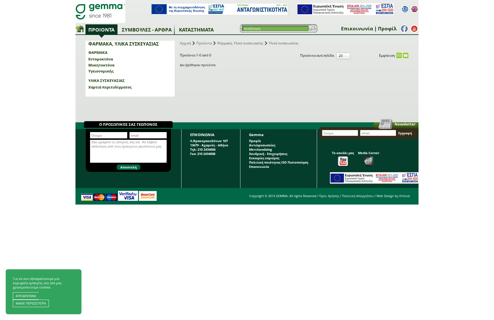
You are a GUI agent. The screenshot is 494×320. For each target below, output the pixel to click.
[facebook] (404, 28)
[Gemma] (100, 11)
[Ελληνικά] (405, 9)
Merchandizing (260, 149)
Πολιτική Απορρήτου (358, 196)
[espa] (219, 14)
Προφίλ (387, 28)
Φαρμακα (97, 52)
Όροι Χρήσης (329, 196)
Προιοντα (101, 29)
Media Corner (368, 153)
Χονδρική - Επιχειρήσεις (268, 154)
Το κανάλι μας (343, 153)
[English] (415, 9)
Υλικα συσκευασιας (106, 80)
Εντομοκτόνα (100, 59)
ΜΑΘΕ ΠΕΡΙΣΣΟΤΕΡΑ (31, 303)
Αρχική (185, 43)
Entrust (404, 196)
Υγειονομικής (100, 71)
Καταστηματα (196, 29)
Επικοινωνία (357, 28)
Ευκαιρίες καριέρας (264, 158)
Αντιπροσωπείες (262, 145)
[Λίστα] (399, 55)
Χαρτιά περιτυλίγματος (110, 87)
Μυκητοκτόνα (101, 65)
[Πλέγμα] (406, 55)
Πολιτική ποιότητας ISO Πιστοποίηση (278, 162)
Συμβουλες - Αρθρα (147, 29)
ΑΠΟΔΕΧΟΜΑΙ (26, 296)
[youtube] (414, 28)
